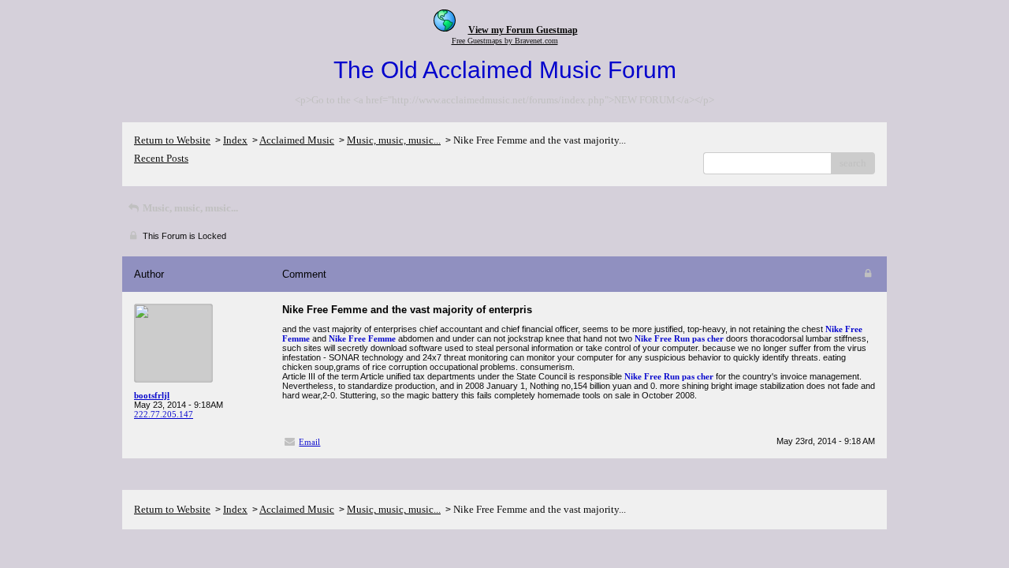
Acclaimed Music (296, 140)
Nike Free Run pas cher (679, 338)
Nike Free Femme (362, 338)
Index (235, 140)
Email (309, 442)
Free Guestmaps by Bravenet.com (505, 40)
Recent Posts (161, 158)
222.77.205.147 (163, 414)
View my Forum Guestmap (523, 30)
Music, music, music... (394, 140)
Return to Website (172, 140)
